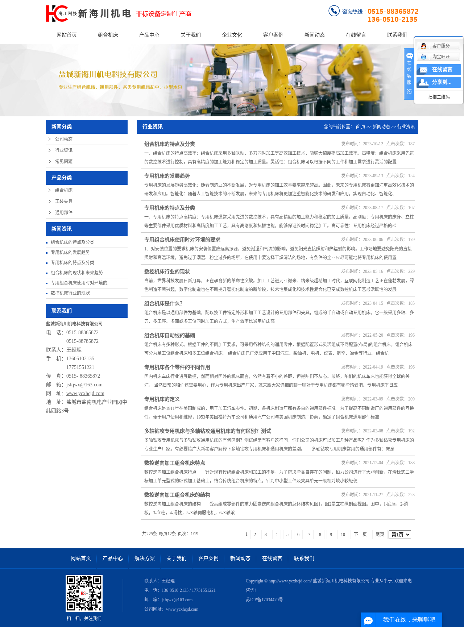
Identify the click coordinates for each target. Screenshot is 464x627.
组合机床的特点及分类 (72, 242)
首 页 (360, 126)
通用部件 (63, 212)
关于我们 (191, 35)
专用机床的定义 (162, 399)
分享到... (442, 82)
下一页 (360, 534)
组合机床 (108, 35)
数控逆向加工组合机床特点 (174, 463)
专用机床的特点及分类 (72, 262)
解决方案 (144, 558)
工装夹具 (63, 201)
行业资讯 (63, 150)
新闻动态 (314, 35)
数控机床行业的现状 (70, 293)
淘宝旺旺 (441, 56)
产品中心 (149, 35)
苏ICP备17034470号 (264, 599)
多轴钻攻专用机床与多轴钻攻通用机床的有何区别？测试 (207, 431)
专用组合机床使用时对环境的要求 (182, 239)
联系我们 (397, 35)
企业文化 (232, 35)
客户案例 (273, 35)
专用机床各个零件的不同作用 (177, 367)
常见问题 (63, 161)
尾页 (380, 534)
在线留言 (356, 35)
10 (343, 534)
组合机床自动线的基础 (169, 335)
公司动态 (63, 139)
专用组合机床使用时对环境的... (81, 283)
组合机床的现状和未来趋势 (77, 272)
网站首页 (67, 35)
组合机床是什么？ (164, 303)
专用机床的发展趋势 (70, 252)
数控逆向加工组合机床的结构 (177, 495)
